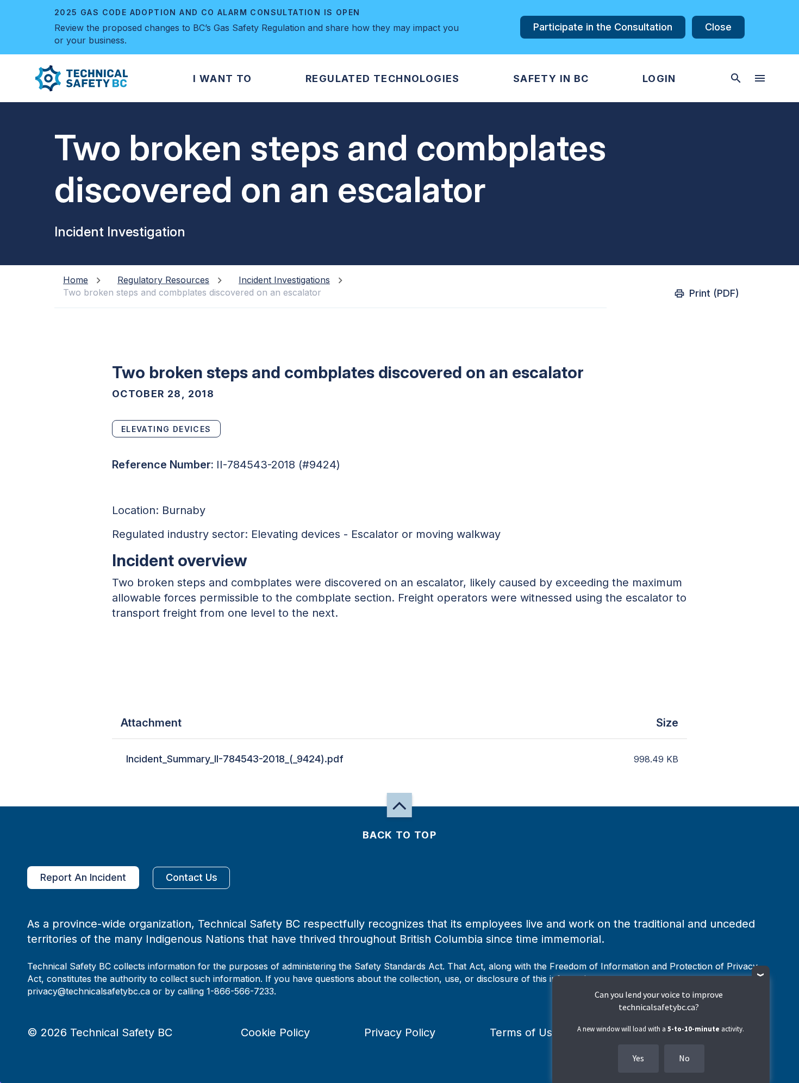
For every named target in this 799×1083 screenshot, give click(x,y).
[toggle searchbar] (736, 78)
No (684, 1058)
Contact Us (191, 877)
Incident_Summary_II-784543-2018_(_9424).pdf (235, 759)
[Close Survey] (761, 975)
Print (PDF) (714, 293)
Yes (638, 1058)
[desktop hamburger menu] (760, 78)
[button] (72, 78)
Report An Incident (83, 877)
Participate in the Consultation (602, 27)
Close (718, 27)
